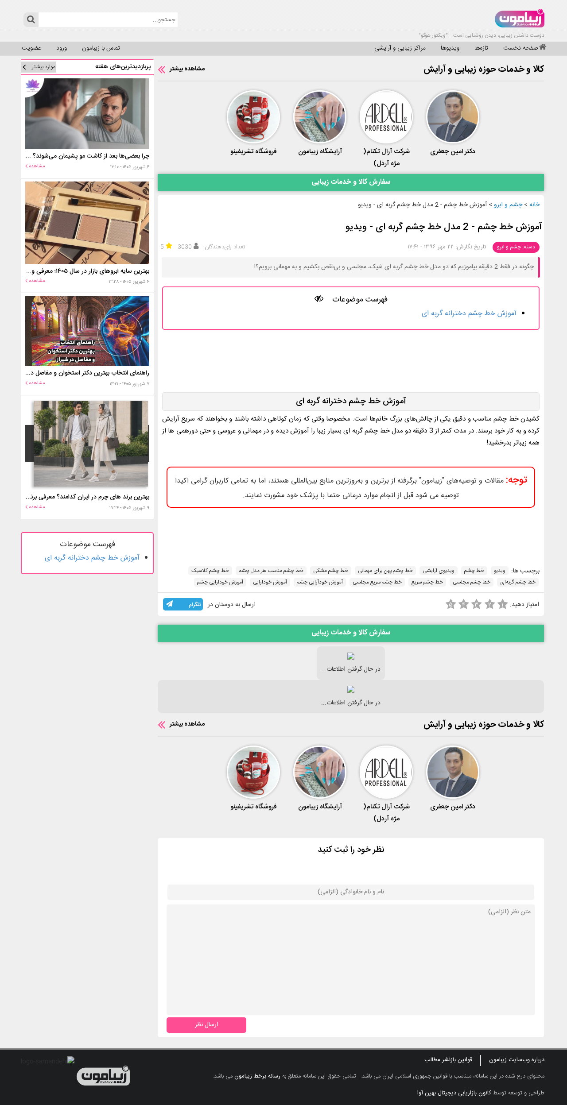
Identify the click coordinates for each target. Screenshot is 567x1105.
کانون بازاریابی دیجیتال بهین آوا (454, 1093)
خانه (534, 205)
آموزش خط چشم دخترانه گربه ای (469, 314)
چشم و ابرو (508, 205)
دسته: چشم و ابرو (516, 247)
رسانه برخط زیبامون (257, 1076)
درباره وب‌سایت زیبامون (516, 1060)
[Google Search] (31, 19)
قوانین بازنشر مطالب (448, 1060)
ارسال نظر (206, 1025)
